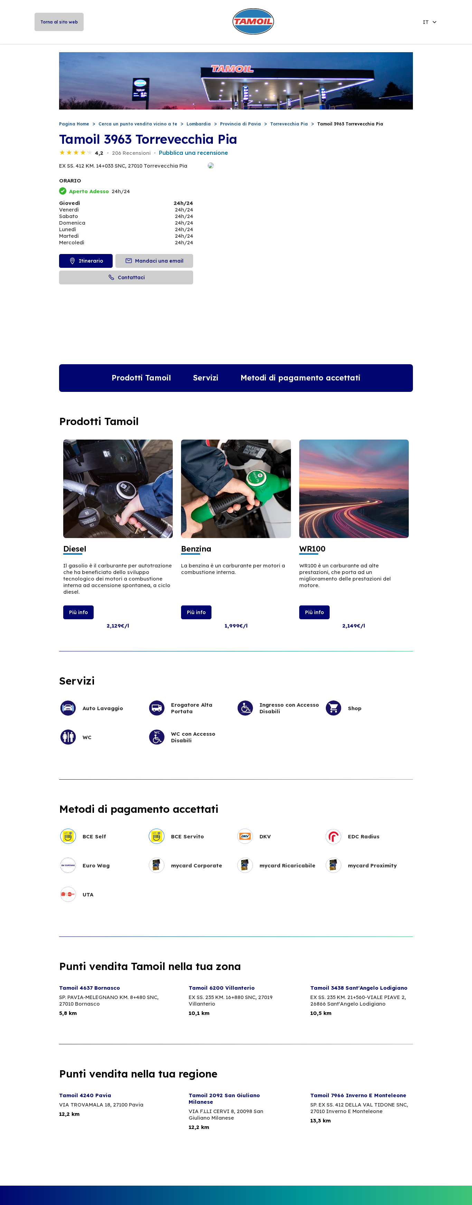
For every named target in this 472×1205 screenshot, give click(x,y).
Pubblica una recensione (193, 152)
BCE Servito (187, 836)
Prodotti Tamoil (141, 378)
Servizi (205, 378)
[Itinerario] (310, 166)
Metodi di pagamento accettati (300, 378)
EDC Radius (363, 836)
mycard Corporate (196, 865)
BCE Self (94, 836)
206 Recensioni (131, 153)
